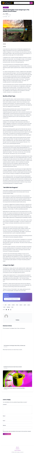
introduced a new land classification (9, 110)
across (14, 87)
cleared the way (11, 116)
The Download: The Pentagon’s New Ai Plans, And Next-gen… (15, 345)
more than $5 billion (18, 195)
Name (4, 415)
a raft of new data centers (21, 116)
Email (4, 420)
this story (4, 46)
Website (4, 425)
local (4, 307)
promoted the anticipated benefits (9, 191)
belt (5, 304)
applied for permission (23, 57)
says (12, 307)
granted (10, 66)
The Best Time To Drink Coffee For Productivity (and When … (14, 388)
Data (17, 304)
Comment (5, 404)
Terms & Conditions (17, 450)
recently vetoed (16, 147)
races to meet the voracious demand (18, 84)
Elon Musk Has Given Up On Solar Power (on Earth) (13, 366)
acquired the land (17, 67)
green (25, 304)
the (15, 87)
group (29, 304)
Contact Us (17, 448)
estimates (17, 200)
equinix (21, 304)
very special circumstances (20, 103)
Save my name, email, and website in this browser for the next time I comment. (17, 431)
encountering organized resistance (24, 124)
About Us (17, 447)
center (9, 304)
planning (8, 307)
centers (13, 304)
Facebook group (21, 60)
